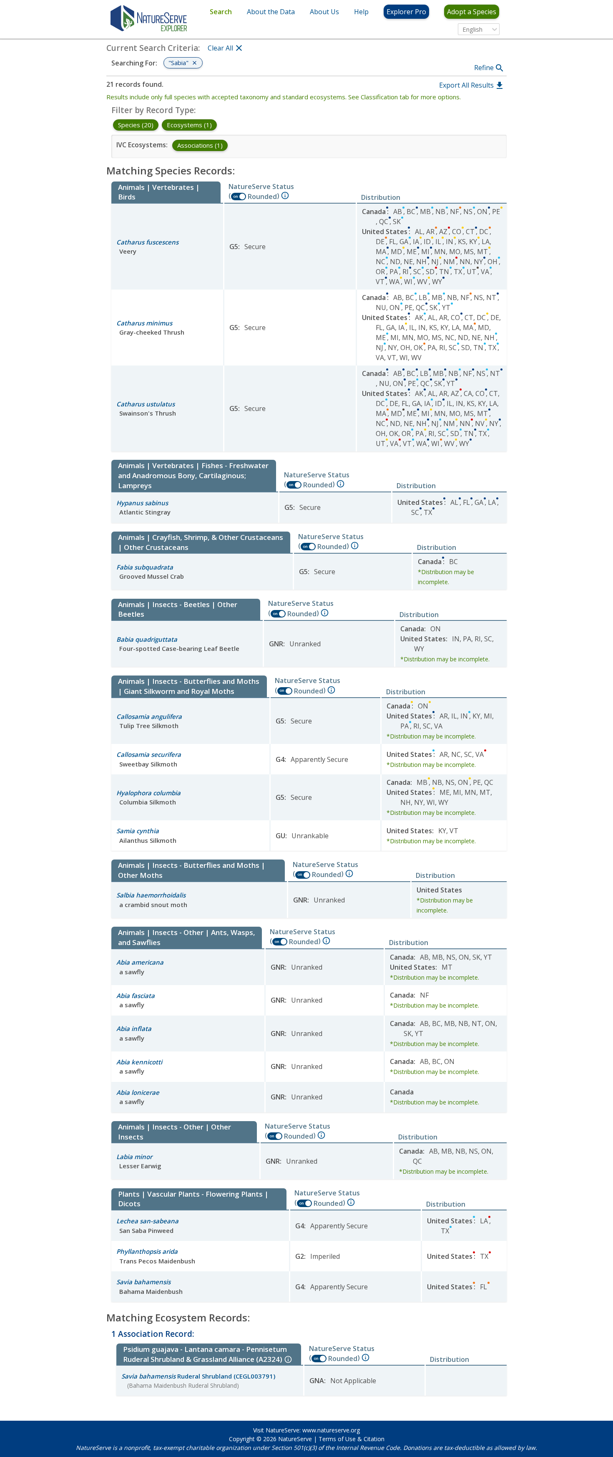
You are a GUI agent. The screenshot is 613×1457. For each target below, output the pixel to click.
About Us (324, 11)
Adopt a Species (471, 11)
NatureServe (295, 1439)
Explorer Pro (406, 11)
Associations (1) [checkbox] (200, 145)
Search (221, 11)
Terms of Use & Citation (351, 1439)
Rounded (262, 196)
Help (361, 11)
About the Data (271, 11)
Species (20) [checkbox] (135, 125)
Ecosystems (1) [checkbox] (189, 125)
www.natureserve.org (331, 1430)
